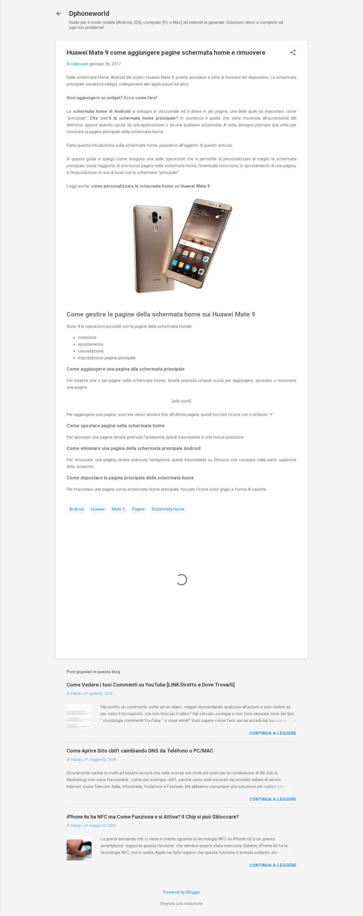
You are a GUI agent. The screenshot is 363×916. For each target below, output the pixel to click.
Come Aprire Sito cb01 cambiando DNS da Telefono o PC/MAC (140, 751)
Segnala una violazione (181, 903)
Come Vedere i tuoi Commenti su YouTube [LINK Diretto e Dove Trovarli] (151, 685)
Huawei (98, 509)
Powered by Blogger (181, 892)
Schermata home (168, 509)
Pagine (138, 509)
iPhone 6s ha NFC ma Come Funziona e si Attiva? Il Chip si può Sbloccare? (153, 817)
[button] (293, 53)
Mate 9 (118, 509)
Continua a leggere (272, 733)
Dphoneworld (89, 14)
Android (76, 509)
